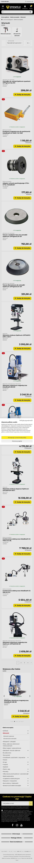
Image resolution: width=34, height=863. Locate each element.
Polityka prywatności (26, 420)
